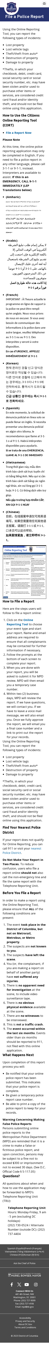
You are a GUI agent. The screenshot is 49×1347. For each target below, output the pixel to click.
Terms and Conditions (25, 1327)
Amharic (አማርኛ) (36, 1251)
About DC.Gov (25, 1324)
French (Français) (33, 1248)
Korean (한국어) (31, 1254)
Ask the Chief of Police (24, 1263)
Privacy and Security (25, 1321)
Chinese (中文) (17, 1254)
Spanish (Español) (16, 1248)
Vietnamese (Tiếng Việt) (16, 1251)
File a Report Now (18, 133)
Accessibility (25, 1318)
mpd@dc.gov (27, 1306)
